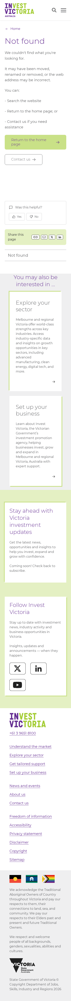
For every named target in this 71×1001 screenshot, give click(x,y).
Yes (19, 216)
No (36, 216)
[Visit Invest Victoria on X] (17, 668)
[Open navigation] (63, 10)
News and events (24, 786)
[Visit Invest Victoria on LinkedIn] (38, 668)
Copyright (18, 851)
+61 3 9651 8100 (22, 733)
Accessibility (20, 825)
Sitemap (16, 860)
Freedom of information (30, 816)
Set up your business (27, 772)
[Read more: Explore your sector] (35, 381)
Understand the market (30, 746)
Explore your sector (26, 755)
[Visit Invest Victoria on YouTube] (17, 685)
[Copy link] (35, 237)
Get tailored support (27, 764)
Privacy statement (25, 834)
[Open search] (54, 10)
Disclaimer (19, 842)
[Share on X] (52, 237)
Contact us (19, 803)
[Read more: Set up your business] (35, 476)
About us (17, 794)
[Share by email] (44, 237)
